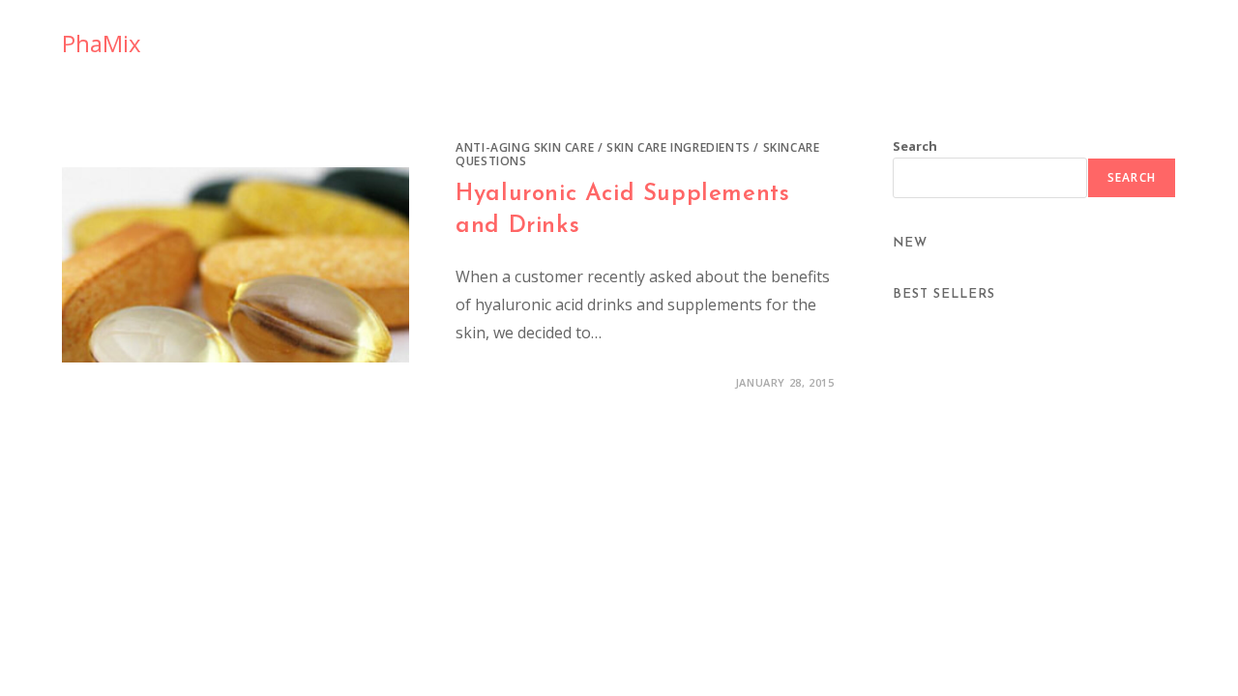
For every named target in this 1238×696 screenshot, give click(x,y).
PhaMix (101, 43)
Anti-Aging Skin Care (525, 147)
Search (915, 146)
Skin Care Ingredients (678, 147)
